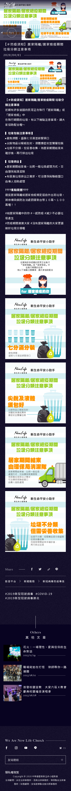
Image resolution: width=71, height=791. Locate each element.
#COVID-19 (44, 594)
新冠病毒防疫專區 (54, 581)
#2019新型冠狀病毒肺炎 (22, 598)
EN (64, 748)
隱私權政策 (12, 772)
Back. (12, 32)
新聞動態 (29, 581)
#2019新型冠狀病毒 (19, 594)
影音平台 (10, 581)
